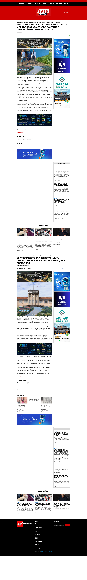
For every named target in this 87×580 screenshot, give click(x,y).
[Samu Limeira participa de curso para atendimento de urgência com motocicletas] (43, 232)
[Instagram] (18, 1)
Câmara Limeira (22, 22)
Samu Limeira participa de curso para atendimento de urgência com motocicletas (61, 184)
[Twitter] (65, 35)
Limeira (55, 182)
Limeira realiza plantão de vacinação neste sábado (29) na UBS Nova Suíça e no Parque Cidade (61, 168)
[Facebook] (16, 1)
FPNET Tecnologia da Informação (46, 551)
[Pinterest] (67, 35)
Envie (68, 525)
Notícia (55, 198)
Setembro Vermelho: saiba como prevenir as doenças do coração (61, 211)
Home (18, 22)
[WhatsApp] (69, 35)
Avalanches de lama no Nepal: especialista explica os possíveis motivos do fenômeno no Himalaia (61, 201)
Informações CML (20, 132)
